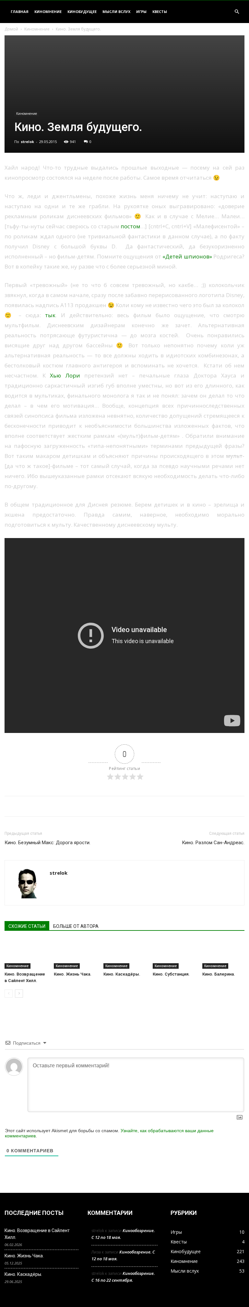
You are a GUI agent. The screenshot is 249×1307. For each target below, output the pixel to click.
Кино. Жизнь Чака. (72, 974)
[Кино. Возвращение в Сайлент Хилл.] (26, 954)
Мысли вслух (116, 11)
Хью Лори (65, 375)
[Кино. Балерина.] (223, 954)
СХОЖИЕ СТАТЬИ (26, 926)
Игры (141, 11)
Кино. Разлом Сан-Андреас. (213, 842)
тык (50, 315)
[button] (236, 12)
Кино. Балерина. (218, 974)
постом (130, 226)
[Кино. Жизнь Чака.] (75, 954)
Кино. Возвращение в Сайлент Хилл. (37, 1234)
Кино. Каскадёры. (121, 974)
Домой (11, 29)
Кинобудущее (82, 11)
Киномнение (48, 11)
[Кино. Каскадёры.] (124, 954)
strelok (27, 141)
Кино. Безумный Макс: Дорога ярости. (47, 842)
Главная (20, 11)
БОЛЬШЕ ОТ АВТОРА (76, 926)
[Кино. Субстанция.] (174, 954)
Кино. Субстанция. (171, 974)
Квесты (159, 11)
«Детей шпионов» (187, 256)
